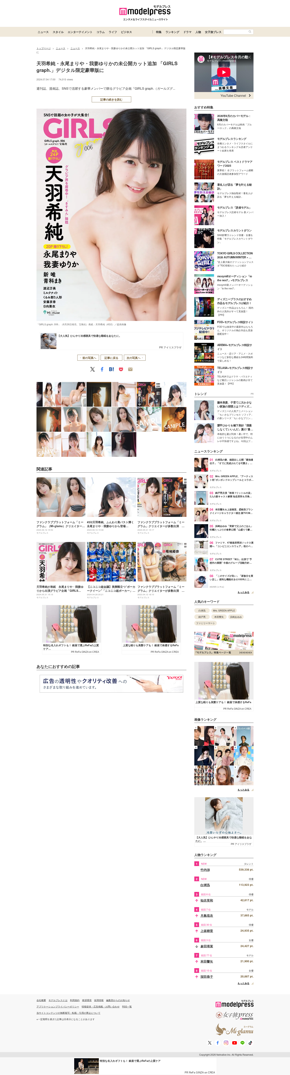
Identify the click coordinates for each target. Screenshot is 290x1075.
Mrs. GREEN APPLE (224, 610)
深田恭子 (206, 976)
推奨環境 (87, 1000)
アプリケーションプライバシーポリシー (57, 1006)
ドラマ (187, 32)
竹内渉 (205, 870)
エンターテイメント (80, 32)
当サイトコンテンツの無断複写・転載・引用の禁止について (68, 1012)
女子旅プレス (213, 32)
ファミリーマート (205, 623)
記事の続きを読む (111, 99)
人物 (198, 32)
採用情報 (99, 1000)
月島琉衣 (206, 915)
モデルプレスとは (58, 1000)
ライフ (113, 32)
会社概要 (41, 1000)
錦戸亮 (202, 616)
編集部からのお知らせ (118, 1000)
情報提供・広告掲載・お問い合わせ (101, 1006)
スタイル (58, 32)
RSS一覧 (127, 1006)
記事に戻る (111, 358)
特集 (159, 32)
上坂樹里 (206, 931)
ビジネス (126, 32)
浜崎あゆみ (236, 616)
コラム (100, 32)
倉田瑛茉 (206, 946)
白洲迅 (202, 610)
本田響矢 (219, 616)
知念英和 (206, 900)
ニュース (43, 32)
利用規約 (75, 1000)
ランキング (172, 32)
